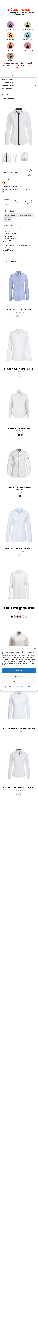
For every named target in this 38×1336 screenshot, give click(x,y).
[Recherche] (35, 76)
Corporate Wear (10, 29)
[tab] (10, 211)
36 (10, 189)
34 (6, 189)
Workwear (10, 60)
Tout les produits (8, 79)
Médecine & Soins (28, 50)
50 (32, 189)
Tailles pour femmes (12, 186)
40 (16, 189)
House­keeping (10, 39)
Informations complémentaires (18, 215)
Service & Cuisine (28, 29)
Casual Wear (10, 50)
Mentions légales (30, 687)
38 (13, 189)
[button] (35, 648)
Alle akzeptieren (19, 671)
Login (30, 65)
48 (29, 189)
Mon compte (30, 3)
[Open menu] (4, 3)
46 (26, 189)
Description (10, 211)
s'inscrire (19, 67)
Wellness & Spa (27, 39)
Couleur (6, 179)
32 (3, 189)
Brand (7, 220)
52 (3, 192)
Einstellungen (19, 682)
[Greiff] (29, 172)
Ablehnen (19, 676)
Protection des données (6, 687)
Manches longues (15, 201)
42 (19, 189)
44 (22, 189)
